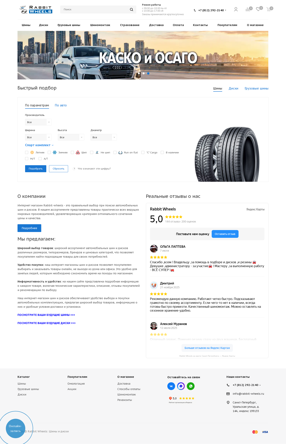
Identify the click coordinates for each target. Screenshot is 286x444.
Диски (22, 394)
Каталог (24, 377)
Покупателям (77, 377)
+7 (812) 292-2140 (211, 10)
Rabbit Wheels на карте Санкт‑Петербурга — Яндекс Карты (207, 356)
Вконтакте (171, 386)
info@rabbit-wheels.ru (248, 394)
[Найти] (131, 9)
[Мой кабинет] (236, 9)
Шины (22, 383)
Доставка (123, 383)
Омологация (76, 383)
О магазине (125, 377)
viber (191, 386)
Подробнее (29, 228)
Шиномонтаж (126, 394)
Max (181, 386)
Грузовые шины (28, 389)
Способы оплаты (128, 389)
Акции (72, 389)
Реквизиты (124, 400)
